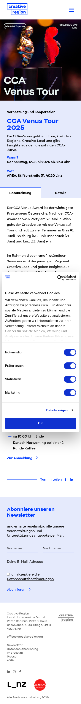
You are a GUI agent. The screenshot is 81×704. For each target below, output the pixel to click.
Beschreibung (20, 193)
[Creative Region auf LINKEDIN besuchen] (8, 672)
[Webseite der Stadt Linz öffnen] (16, 685)
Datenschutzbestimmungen (30, 579)
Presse (11, 656)
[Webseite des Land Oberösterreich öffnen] (39, 685)
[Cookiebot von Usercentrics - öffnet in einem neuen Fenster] (57, 278)
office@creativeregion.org (25, 636)
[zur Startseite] (17, 9)
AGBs (10, 660)
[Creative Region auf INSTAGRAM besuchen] (14, 672)
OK (40, 423)
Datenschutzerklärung (22, 649)
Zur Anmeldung (19, 458)
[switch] (70, 365)
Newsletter (14, 645)
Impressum (15, 652)
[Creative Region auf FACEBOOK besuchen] (20, 672)
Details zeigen (57, 410)
